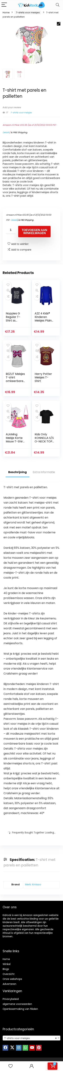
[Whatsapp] (25, 1048)
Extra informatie (44, 472)
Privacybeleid (11, 999)
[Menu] (4, 5)
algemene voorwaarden (17, 1004)
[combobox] (31, 1038)
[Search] (57, 5)
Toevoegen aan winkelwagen (34, 231)
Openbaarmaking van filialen (20, 1009)
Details (6, 132)
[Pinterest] (38, 1048)
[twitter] (12, 1048)
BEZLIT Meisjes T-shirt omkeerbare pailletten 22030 (15, 381)
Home (6, 12)
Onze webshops (12, 979)
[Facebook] (5, 1048)
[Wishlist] (10, 1066)
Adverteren (9, 984)
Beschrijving (17, 472)
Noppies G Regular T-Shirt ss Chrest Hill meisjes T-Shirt (13, 322)
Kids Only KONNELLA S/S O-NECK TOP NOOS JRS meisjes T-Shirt (44, 443)
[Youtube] (32, 1048)
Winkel (6, 964)
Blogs (6, 969)
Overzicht (9, 974)
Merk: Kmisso (33, 884)
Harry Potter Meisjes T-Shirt (43, 377)
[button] (58, 24)
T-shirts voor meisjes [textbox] (30, 1038)
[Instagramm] (19, 1048)
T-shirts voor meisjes (28, 12)
